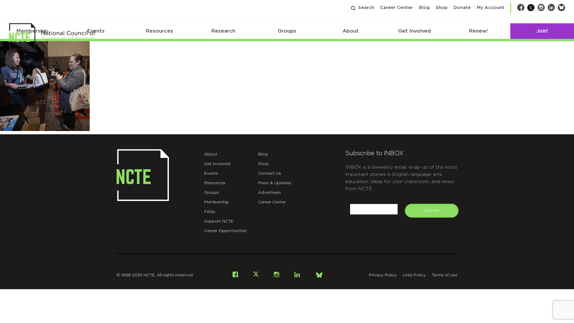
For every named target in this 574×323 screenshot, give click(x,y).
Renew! (478, 30)
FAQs (209, 212)
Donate (462, 7)
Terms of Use (444, 275)
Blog (424, 7)
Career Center (396, 7)
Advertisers (269, 193)
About (351, 30)
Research (223, 30)
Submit (432, 210)
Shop (442, 7)
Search (366, 7)
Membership (216, 202)
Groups (287, 30)
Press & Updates (274, 183)
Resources (159, 30)
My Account (490, 7)
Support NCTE (218, 221)
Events (211, 173)
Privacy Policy (383, 275)
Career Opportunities (225, 231)
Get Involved (414, 30)
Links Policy (414, 275)
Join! (542, 30)
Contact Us (269, 173)
